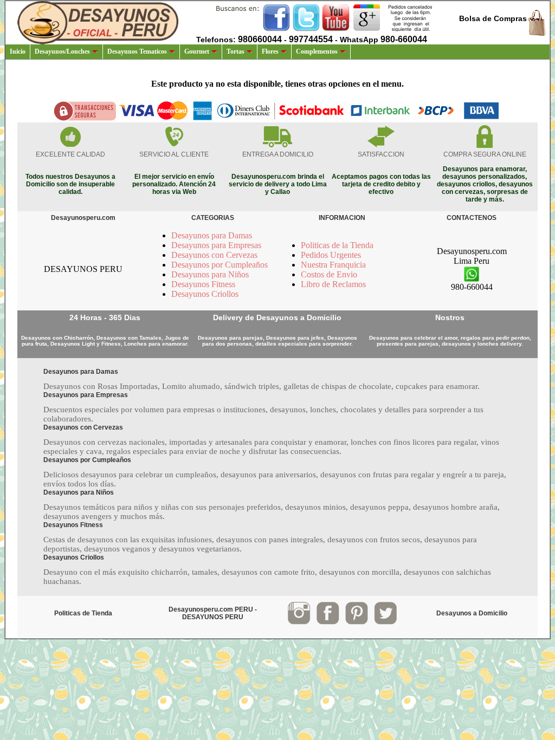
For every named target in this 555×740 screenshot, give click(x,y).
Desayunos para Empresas (216, 245)
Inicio (17, 51)
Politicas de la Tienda (337, 245)
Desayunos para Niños (210, 274)
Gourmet (196, 51)
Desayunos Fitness (203, 284)
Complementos (317, 51)
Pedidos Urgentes (331, 254)
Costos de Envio (329, 274)
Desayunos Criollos (204, 293)
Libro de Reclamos (333, 284)
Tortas (235, 51)
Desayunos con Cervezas (214, 254)
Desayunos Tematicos (137, 51)
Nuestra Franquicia (333, 264)
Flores (270, 51)
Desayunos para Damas (211, 235)
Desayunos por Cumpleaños (219, 264)
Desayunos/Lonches (62, 51)
